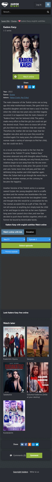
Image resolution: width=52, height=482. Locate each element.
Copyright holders (20, 472)
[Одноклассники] (26, 86)
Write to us (34, 472)
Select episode (26, 245)
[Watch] (12, 4)
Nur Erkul (25, 97)
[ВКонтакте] (18, 86)
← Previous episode (10, 252)
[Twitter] (33, 86)
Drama (12, 95)
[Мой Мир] (29, 86)
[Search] (48, 12)
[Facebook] (22, 86)
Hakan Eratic (15, 97)
